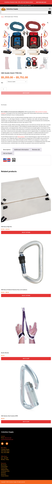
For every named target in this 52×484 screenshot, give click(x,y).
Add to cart (26, 93)
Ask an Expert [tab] (7, 153)
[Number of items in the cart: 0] (33, 6)
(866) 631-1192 (8, 437)
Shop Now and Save (41, 2)
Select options (26, 232)
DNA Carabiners (21, 136)
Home (2, 16)
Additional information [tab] (21, 149)
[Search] (49, 12)
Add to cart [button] (26, 358)
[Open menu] (49, 8)
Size (2, 82)
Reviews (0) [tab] (36, 149)
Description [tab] (7, 149)
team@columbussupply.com (7, 439)
